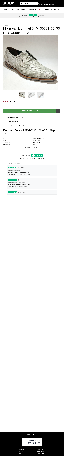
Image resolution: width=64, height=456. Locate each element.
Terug (6, 25)
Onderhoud (32, 10)
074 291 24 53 (34, 443)
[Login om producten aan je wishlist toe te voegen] (58, 111)
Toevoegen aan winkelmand (30, 110)
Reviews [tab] (27, 147)
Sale (39, 10)
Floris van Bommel (38, 138)
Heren (5, 10)
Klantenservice (56, 10)
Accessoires (21, 10)
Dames (11, 10)
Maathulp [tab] (36, 147)
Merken (46, 10)
